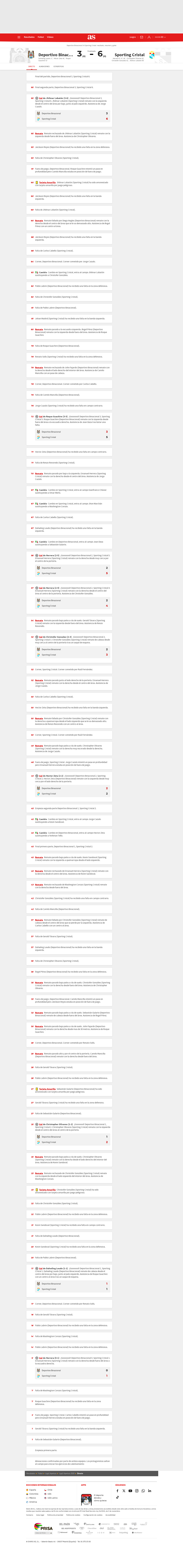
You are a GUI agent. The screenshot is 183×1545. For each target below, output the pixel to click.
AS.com (125, 1524)
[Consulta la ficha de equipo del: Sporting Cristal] (38, 119)
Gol (40, 98)
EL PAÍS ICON (89, 1532)
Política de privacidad (55, 1515)
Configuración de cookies (92, 1515)
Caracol (143, 1524)
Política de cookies (73, 1515)
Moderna (62, 1532)
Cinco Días (91, 1528)
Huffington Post (68, 1528)
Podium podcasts (76, 1532)
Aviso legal (40, 1515)
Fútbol (41, 37)
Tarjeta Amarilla (47, 182)
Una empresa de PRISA (43, 1527)
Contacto (29, 1515)
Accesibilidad (110, 1515)
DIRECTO (31, 66)
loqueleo (112, 1532)
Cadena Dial (101, 1528)
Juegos (133, 37)
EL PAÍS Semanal (110, 1528)
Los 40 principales (76, 1524)
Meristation (123, 1532)
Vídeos (50, 37)
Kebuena (132, 1528)
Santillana (89, 1524)
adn (134, 1524)
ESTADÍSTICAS (59, 66)
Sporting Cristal (49, 118)
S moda (101, 1532)
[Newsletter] (141, 37)
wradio (82, 1528)
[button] (43, 1533)
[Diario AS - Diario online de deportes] (91, 37)
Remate (39, 133)
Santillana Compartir (104, 1524)
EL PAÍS (64, 1524)
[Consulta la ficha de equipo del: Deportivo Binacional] (38, 113)
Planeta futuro (120, 1528)
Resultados (29, 37)
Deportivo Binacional (51, 113)
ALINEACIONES (44, 66)
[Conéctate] (149, 37)
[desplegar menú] (19, 37)
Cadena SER (116, 1524)
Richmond (142, 1528)
